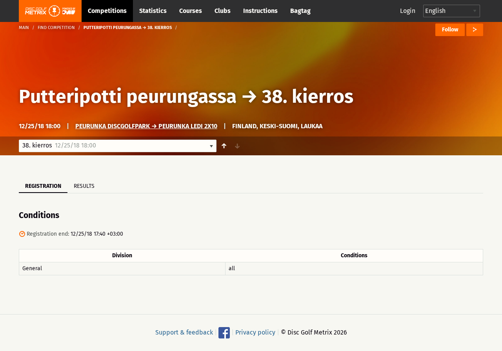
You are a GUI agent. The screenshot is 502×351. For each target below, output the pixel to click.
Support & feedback (184, 332)
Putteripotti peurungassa (127, 96)
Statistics (153, 11)
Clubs (223, 11)
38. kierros (307, 96)
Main (24, 27)
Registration (43, 186)
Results (84, 186)
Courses (190, 11)
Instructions (260, 11)
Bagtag (300, 11)
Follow (450, 29)
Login (407, 11)
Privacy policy (255, 332)
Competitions (107, 11)
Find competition (56, 27)
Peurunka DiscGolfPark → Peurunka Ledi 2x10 (146, 126)
